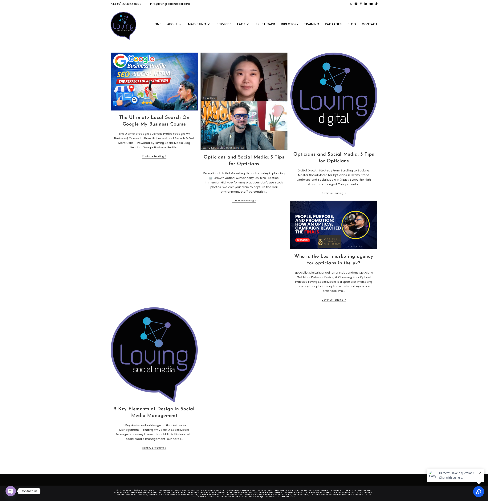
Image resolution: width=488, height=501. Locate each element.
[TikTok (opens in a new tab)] (375, 4)
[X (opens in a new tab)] (350, 4)
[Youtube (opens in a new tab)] (371, 4)
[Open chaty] (11, 491)
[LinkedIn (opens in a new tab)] (365, 4)
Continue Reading (154, 156)
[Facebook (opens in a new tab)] (356, 4)
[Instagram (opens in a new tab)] (361, 4)
